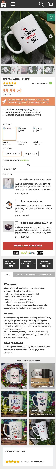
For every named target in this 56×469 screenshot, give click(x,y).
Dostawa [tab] (30, 274)
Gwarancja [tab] (46, 274)
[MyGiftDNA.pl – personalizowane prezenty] (3, 4)
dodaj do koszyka (28, 245)
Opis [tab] (7, 274)
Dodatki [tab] (19, 274)
